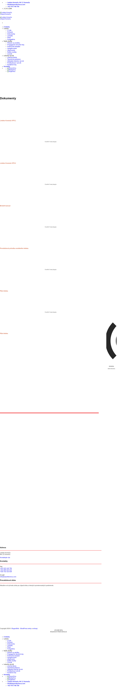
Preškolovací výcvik (14, 63)
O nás (9, 30)
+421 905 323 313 (6, 570)
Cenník (9, 54)
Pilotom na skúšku (13, 43)
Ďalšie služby (12, 52)
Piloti (9, 37)
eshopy (35, 628)
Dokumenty (11, 34)
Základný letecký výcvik (15, 61)
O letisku (7, 27)
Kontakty (7, 66)
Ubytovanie (11, 50)
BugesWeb (15, 628)
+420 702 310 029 (6, 571)
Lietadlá (10, 36)
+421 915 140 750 (6, 568)
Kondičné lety (12, 65)
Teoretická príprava (13, 59)
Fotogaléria (11, 39)
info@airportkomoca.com (8, 577)
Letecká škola (12, 57)
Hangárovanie (12, 48)
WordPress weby (25, 628)
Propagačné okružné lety (15, 45)
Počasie (10, 32)
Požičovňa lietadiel (13, 46)
